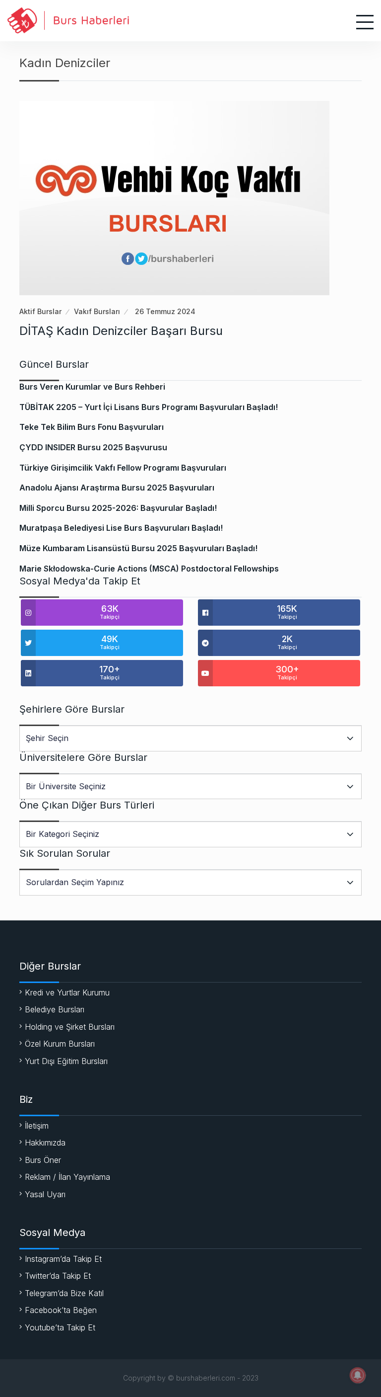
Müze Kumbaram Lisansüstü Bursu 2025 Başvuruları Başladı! (138, 548)
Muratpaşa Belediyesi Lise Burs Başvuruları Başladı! (121, 528)
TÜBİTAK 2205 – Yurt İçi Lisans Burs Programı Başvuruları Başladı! (148, 407)
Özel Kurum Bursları (60, 1044)
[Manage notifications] (358, 1375)
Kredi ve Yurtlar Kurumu (67, 992)
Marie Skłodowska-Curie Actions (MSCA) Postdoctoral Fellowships (149, 569)
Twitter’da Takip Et (58, 1276)
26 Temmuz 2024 (165, 311)
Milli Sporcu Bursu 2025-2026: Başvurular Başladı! (118, 508)
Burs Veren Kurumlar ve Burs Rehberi (92, 387)
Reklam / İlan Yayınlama (67, 1177)
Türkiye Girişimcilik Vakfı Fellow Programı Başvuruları (122, 468)
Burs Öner (43, 1160)
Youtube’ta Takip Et (60, 1327)
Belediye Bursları (54, 1009)
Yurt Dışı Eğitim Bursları (66, 1061)
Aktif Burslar (40, 311)
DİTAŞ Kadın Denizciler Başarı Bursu (121, 331)
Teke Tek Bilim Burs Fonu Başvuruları (91, 427)
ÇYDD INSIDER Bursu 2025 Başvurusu (93, 447)
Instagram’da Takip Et (63, 1259)
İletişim (37, 1126)
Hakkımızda (45, 1143)
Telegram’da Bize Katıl (64, 1293)
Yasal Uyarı (45, 1194)
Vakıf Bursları (97, 311)
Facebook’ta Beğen (61, 1310)
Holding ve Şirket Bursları (70, 1027)
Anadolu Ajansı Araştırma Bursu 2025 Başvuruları (116, 488)
